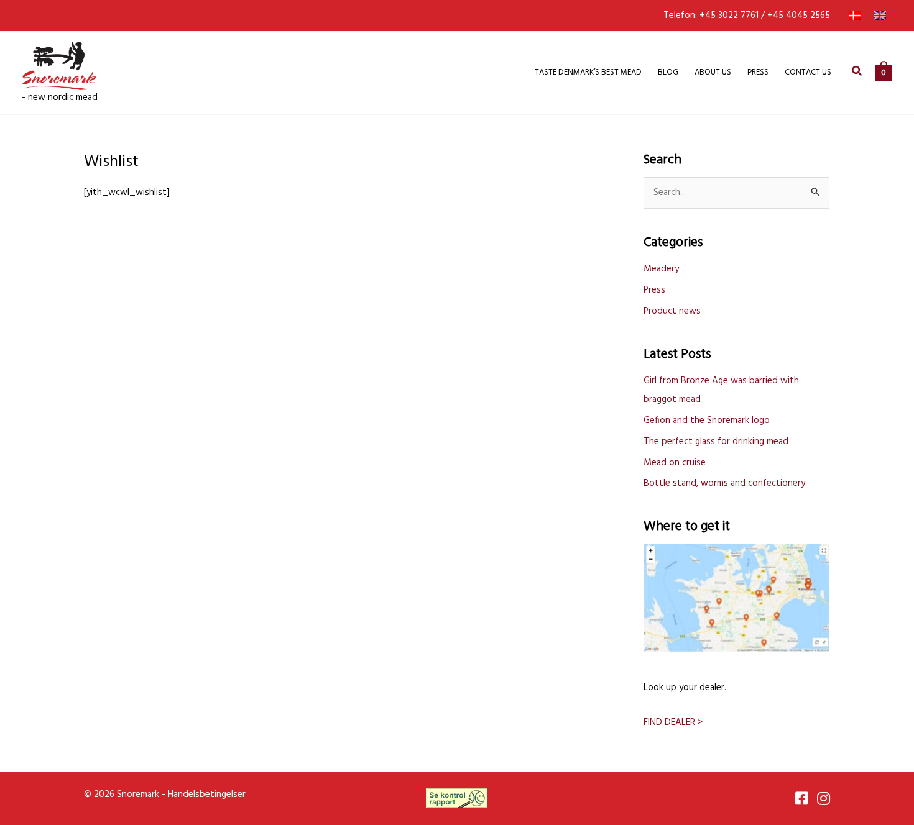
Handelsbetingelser (207, 794)
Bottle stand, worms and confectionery (724, 483)
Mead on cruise (675, 462)
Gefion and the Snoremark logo (707, 420)
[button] (857, 73)
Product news (672, 311)
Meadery (661, 269)
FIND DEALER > (673, 722)
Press (654, 290)
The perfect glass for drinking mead (716, 441)
